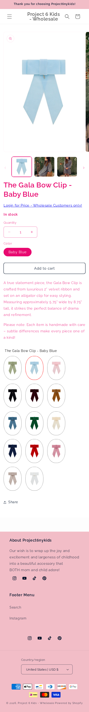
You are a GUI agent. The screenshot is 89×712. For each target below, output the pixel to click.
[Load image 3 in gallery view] (67, 167)
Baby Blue (18, 252)
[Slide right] (84, 168)
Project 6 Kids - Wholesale (36, 703)
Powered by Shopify (69, 703)
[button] (9, 16)
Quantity (10, 222)
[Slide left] (5, 168)
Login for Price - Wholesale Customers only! (43, 205)
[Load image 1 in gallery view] (22, 167)
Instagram (17, 618)
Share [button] (13, 502)
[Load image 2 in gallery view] (44, 167)
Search (15, 607)
